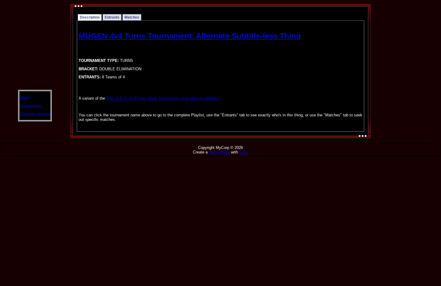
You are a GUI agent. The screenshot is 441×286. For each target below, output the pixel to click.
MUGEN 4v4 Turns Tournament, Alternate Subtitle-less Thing (190, 36)
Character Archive (35, 114)
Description (90, 17)
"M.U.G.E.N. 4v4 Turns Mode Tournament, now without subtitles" (162, 98)
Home (25, 97)
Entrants (112, 17)
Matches (131, 17)
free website (219, 152)
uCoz (243, 152)
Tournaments (31, 106)
